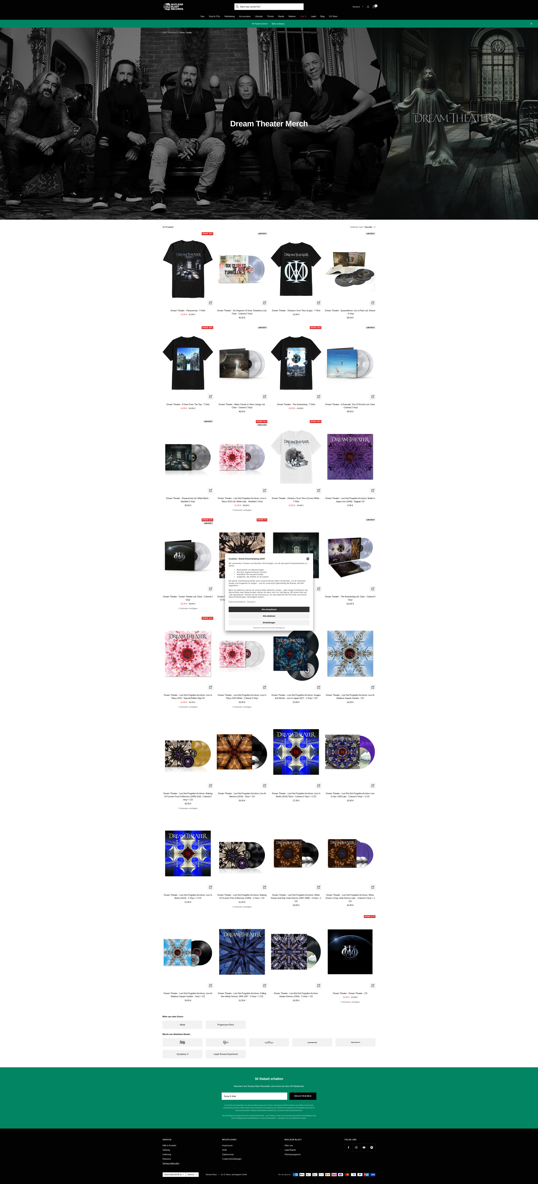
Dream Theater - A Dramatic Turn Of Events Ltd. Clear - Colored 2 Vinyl (350, 406)
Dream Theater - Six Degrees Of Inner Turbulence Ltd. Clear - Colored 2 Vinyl (242, 312)
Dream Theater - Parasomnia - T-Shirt (188, 310)
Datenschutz (228, 1154)
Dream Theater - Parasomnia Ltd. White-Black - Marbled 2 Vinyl (188, 500)
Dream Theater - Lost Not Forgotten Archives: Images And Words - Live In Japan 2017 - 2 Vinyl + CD (296, 696)
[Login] (368, 6)
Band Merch (173, 33)
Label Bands (290, 1150)
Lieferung (167, 1154)
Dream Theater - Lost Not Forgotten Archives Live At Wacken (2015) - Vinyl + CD (242, 795)
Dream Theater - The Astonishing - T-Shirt (296, 404)
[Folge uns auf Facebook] (348, 1147)
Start (164, 33)
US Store (333, 16)
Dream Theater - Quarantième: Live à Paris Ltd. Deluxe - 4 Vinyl (350, 312)
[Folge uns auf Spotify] (371, 1147)
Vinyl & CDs (214, 16)
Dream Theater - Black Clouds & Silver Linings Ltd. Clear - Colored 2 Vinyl (242, 406)
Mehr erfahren (278, 24)
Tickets (270, 16)
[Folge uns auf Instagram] (356, 1147)
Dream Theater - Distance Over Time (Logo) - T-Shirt (296, 310)
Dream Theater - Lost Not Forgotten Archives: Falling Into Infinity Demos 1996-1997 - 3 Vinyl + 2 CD (242, 995)
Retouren (167, 1159)
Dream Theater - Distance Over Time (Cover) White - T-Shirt (296, 500)
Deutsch (356, 7)
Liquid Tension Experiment (226, 1054)
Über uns (289, 1145)
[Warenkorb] (374, 6)
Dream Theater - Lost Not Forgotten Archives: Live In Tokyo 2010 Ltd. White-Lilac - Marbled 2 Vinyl (242, 500)
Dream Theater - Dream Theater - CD (350, 993)
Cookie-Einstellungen (232, 1159)
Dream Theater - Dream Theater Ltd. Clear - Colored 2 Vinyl (188, 598)
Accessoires (245, 16)
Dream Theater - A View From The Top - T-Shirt (187, 404)
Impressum (227, 1145)
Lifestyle (259, 16)
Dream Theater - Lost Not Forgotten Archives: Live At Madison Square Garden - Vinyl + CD (188, 995)
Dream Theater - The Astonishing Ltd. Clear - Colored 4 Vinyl (350, 598)
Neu (202, 16)
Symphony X (182, 1054)
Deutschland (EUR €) (172, 1174)
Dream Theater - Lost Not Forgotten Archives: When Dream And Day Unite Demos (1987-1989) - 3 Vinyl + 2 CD (296, 898)
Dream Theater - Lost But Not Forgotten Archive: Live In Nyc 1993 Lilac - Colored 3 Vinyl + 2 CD (350, 795)
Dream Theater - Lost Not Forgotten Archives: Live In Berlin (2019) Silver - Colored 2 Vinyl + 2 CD (296, 795)
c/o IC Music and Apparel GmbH (234, 1174)
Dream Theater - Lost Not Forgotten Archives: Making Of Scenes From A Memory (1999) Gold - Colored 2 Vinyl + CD (187, 796)
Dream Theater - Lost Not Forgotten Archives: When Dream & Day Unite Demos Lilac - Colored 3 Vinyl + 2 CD (350, 898)
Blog (322, 16)
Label (313, 16)
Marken (292, 16)
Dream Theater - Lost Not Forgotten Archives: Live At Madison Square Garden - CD (350, 696)
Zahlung (166, 1150)
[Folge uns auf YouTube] (364, 1147)
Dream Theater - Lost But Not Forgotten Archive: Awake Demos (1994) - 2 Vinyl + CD (296, 995)
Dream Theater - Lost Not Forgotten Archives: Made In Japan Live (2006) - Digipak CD (350, 500)
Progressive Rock (225, 1024)
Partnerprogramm (293, 1154)
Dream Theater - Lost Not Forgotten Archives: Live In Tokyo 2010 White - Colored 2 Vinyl (242, 696)
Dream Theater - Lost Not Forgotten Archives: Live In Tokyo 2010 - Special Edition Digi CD (188, 696)
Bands (281, 16)
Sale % (303, 16)
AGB (224, 1150)
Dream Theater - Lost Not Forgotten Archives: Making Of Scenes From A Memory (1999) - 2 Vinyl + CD (241, 896)
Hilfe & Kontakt (169, 1145)
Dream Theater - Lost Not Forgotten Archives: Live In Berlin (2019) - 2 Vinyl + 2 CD (188, 896)
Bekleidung (230, 16)
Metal (182, 1024)
